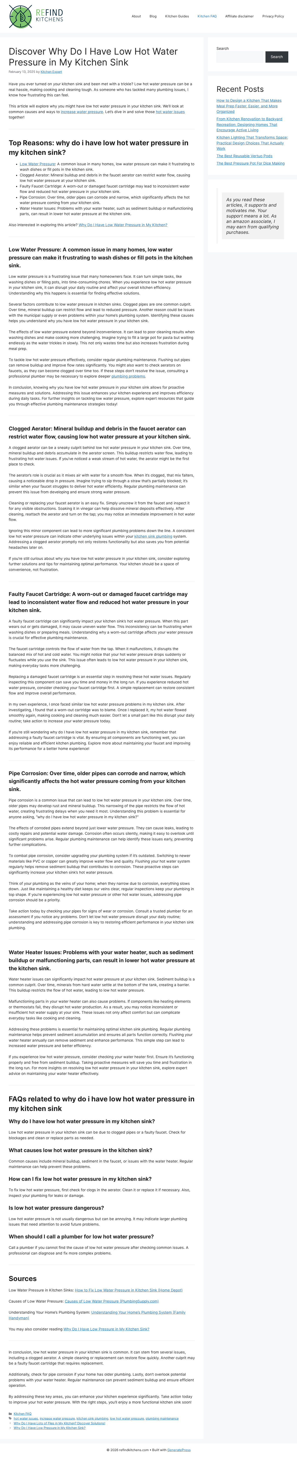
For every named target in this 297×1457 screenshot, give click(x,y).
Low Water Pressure (37, 164)
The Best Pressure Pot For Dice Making (251, 163)
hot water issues (170, 112)
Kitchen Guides (177, 16)
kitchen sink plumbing (153, 536)
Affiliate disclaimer (239, 16)
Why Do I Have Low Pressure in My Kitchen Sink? (106, 1329)
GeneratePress (179, 1450)
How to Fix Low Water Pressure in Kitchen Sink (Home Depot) (129, 1290)
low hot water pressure (127, 1418)
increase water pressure (82, 112)
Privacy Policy (273, 16)
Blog (153, 16)
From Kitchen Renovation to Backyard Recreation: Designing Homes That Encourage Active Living (249, 124)
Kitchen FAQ (207, 16)
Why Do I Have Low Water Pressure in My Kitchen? (123, 225)
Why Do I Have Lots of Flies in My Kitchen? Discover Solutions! (59, 1423)
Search (223, 48)
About (136, 16)
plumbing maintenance (162, 1418)
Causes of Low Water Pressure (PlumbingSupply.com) (112, 1301)
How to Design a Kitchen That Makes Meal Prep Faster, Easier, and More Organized (249, 106)
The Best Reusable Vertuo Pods (244, 156)
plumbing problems (128, 376)
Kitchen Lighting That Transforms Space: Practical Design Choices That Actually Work (252, 143)
